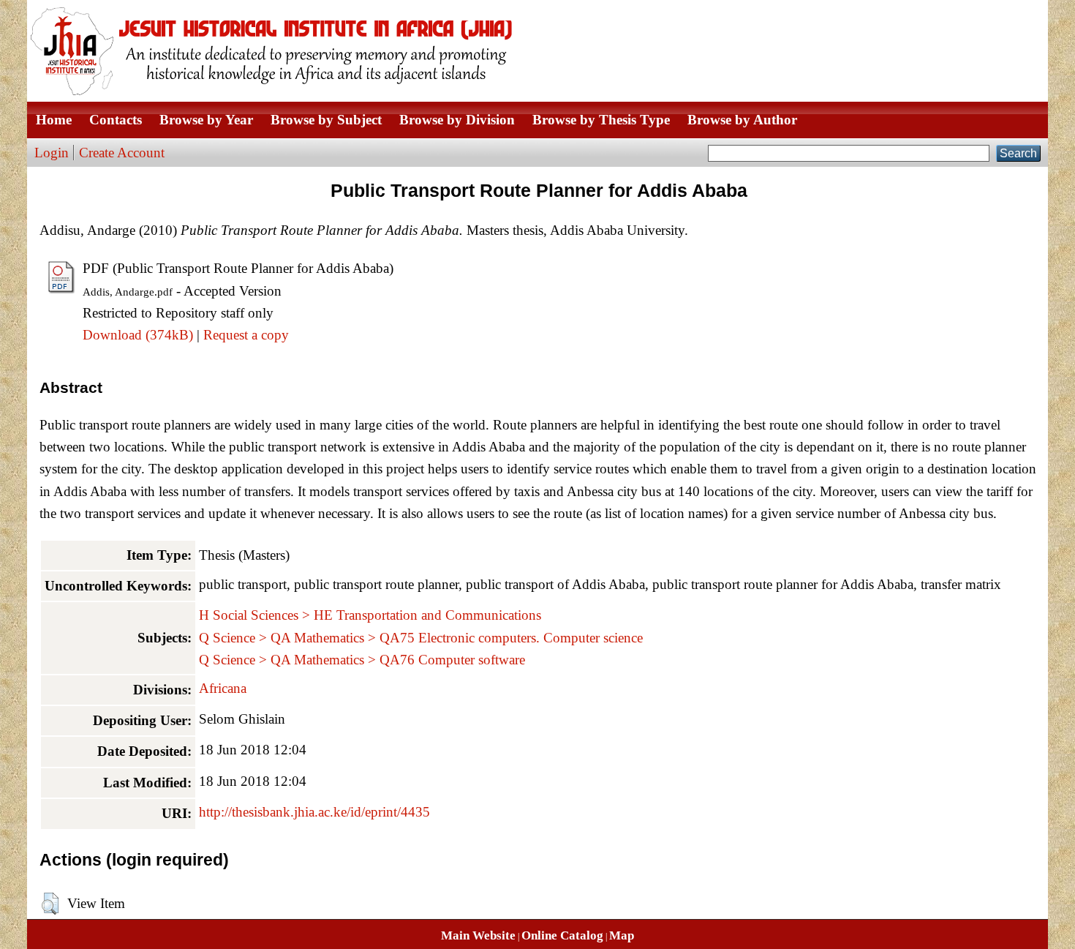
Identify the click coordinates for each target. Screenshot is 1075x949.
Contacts (115, 119)
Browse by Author (742, 119)
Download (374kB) (138, 334)
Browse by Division (457, 119)
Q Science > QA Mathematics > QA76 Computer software (362, 659)
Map (621, 935)
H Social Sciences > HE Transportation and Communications (370, 615)
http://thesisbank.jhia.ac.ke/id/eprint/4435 (314, 811)
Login (51, 152)
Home (54, 119)
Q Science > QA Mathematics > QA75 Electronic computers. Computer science (421, 637)
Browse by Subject (326, 119)
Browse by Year (206, 119)
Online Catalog (562, 935)
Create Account (122, 152)
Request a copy (246, 334)
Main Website (478, 935)
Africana (222, 688)
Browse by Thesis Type (601, 119)
